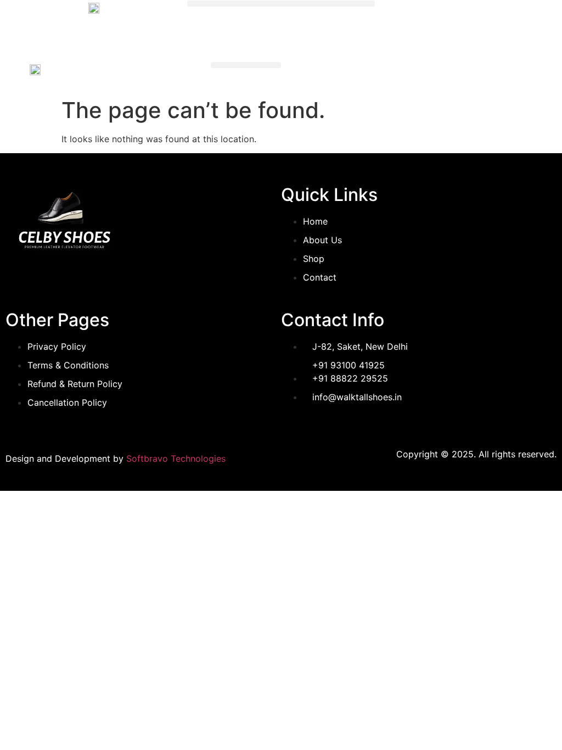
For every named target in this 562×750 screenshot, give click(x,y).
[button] (280, 4)
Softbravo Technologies (176, 458)
